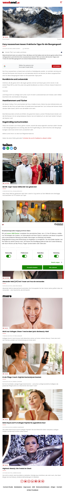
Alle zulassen (53, 267)
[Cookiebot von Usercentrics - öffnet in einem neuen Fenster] (55, 224)
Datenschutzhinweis (42, 487)
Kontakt (59, 487)
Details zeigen (55, 262)
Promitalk (6, 183)
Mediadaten (18, 487)
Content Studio (8, 487)
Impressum (27, 487)
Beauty (6, 37)
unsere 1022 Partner (13, 233)
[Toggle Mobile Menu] (61, 2)
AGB (33, 487)
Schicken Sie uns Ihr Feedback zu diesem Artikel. (37, 138)
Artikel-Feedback (32, 490)
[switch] (24, 256)
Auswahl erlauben (32, 267)
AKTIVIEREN (56, 66)
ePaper (53, 487)
